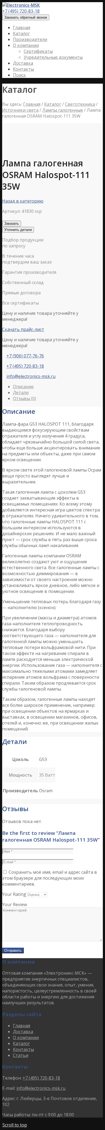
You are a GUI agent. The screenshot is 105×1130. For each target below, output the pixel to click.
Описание (23, 387)
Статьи (20, 1055)
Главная (31, 104)
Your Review (14, 904)
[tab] (58, 387)
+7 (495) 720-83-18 (21, 11)
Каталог (52, 104)
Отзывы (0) (24, 398)
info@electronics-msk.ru (30, 376)
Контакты (23, 1049)
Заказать (11, 223)
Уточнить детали (18, 230)
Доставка (23, 1032)
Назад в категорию (22, 201)
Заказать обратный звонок (25, 17)
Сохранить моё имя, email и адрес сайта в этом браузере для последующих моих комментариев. (49, 878)
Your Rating (14, 894)
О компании (26, 1037)
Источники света (20, 110)
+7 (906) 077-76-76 (25, 356)
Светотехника (80, 104)
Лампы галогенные (62, 110)
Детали (21, 392)
